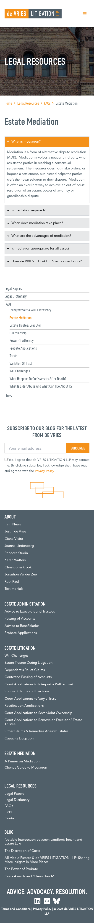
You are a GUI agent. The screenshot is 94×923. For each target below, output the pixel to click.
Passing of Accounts (20, 618)
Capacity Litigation (19, 738)
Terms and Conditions (16, 909)
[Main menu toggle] (84, 13)
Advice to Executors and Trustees (30, 611)
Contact (11, 818)
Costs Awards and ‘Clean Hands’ (29, 876)
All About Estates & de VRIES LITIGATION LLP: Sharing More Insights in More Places (47, 860)
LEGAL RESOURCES (21, 785)
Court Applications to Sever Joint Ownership (38, 713)
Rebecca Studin (16, 553)
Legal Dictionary (16, 296)
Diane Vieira (14, 538)
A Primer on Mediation (22, 761)
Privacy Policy (44, 471)
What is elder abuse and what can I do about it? (41, 386)
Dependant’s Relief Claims (25, 670)
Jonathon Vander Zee (21, 574)
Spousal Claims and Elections (27, 691)
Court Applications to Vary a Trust (30, 698)
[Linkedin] (37, 901)
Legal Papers (13, 288)
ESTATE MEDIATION (20, 753)
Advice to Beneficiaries (22, 625)
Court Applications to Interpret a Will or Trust (39, 684)
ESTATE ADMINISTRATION (25, 603)
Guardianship (18, 333)
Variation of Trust (21, 363)
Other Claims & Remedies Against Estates (36, 731)
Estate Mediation (20, 318)
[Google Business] (47, 901)
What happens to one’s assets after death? (38, 379)
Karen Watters (15, 560)
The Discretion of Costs (22, 850)
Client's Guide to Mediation (26, 767)
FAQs (8, 304)
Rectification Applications (24, 705)
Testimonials (14, 588)
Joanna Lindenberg (19, 545)
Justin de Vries (15, 531)
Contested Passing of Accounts (28, 677)
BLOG (9, 832)
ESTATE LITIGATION (20, 648)
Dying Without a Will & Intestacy (30, 310)
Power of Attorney (22, 340)
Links (8, 395)
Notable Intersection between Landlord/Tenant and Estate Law (43, 841)
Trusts (13, 356)
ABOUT (10, 516)
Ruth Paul (12, 581)
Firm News (13, 524)
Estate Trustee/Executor (25, 325)
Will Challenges (20, 371)
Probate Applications (23, 348)
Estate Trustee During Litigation (28, 662)
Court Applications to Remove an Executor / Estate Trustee (43, 722)
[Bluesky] (56, 901)
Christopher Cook (18, 567)
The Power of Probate (21, 869)
